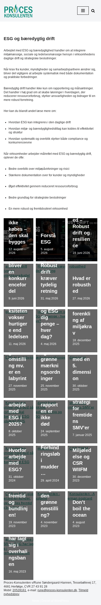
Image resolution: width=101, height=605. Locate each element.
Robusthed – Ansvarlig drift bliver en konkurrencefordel (18, 265)
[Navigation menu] (83, 10)
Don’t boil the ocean (81, 508)
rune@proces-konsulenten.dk (57, 590)
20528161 (19, 590)
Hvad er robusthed (82, 285)
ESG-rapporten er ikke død (49, 411)
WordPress (61, 601)
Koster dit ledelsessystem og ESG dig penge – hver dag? (50, 311)
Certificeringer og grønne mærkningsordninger (50, 359)
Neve (35, 601)
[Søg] (93, 11)
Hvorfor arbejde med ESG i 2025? (17, 411)
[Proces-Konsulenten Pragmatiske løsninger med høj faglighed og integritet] (18, 10)
